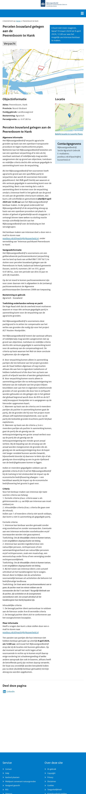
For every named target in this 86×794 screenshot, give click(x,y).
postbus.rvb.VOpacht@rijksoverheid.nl (21, 238)
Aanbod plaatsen (12, 777)
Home (18, 21)
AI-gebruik (51, 769)
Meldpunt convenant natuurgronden (20, 781)
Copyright (51, 773)
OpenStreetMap (78, 130)
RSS (6, 789)
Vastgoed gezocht (12, 785)
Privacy (50, 777)
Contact (8, 769)
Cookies (50, 785)
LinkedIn (11, 691)
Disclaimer (51, 781)
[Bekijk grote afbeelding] (43, 71)
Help (7, 773)
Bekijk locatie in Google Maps (69, 134)
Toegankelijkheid (54, 789)
